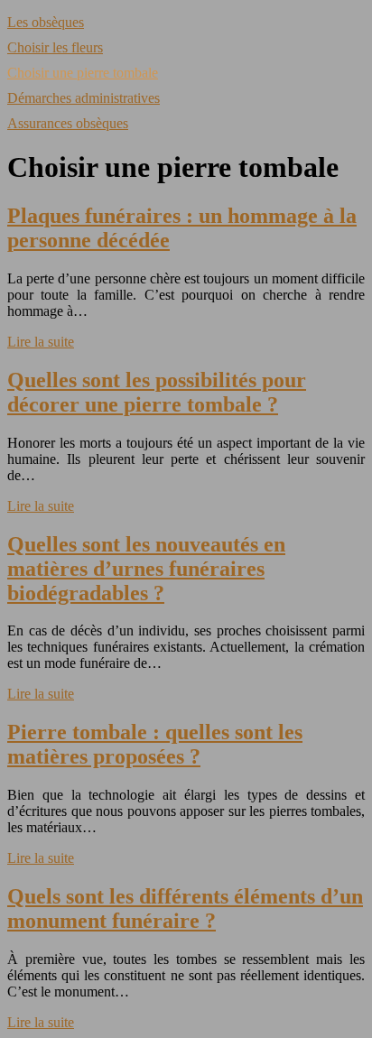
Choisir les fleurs (55, 47)
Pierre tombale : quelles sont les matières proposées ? (154, 744)
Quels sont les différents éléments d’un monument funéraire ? (185, 908)
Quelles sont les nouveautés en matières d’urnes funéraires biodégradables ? (146, 569)
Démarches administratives (83, 98)
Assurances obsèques (67, 123)
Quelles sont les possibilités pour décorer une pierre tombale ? (156, 392)
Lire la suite (40, 341)
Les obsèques (45, 22)
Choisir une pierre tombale (82, 72)
